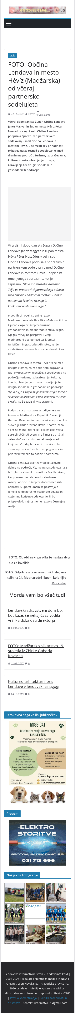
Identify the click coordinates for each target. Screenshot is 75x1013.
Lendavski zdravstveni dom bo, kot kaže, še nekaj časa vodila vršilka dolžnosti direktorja (35, 615)
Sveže (12, 55)
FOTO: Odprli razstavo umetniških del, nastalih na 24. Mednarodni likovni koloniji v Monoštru (35, 577)
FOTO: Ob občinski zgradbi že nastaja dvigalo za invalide (39, 560)
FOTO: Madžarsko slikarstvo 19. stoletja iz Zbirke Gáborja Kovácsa (36, 650)
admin (31, 113)
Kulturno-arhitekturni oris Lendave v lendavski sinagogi (33, 684)
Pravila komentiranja (23, 998)
